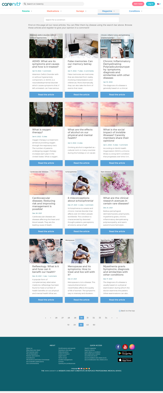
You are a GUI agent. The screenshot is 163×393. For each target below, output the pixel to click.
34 (106, 318)
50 (94, 325)
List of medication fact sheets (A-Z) (96, 360)
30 (81, 318)
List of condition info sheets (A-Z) (95, 358)
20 (75, 325)
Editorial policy (63, 352)
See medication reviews (92, 354)
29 (75, 318)
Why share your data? (33, 350)
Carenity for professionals (66, 363)
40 (87, 325)
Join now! (138, 4)
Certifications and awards (66, 348)
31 (87, 318)
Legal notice (62, 356)
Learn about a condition (92, 352)
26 (56, 318)
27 (63, 318)
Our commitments (32, 363)
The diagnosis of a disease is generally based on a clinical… (115, 86)
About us (29, 348)
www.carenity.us (51, 371)
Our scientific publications (35, 361)
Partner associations (33, 356)
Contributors (30, 358)
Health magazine (90, 348)
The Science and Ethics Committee (37, 360)
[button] (27, 11)
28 (69, 318)
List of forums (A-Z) (91, 356)
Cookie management (65, 360)
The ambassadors (32, 354)
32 (94, 318)
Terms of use (62, 358)
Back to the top (128, 311)
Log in (150, 4)
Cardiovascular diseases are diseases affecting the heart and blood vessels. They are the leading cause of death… (45, 221)
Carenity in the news (65, 350)
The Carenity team (32, 352)
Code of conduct (64, 354)
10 (68, 325)
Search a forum (90, 350)
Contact (61, 361)
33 (100, 318)
